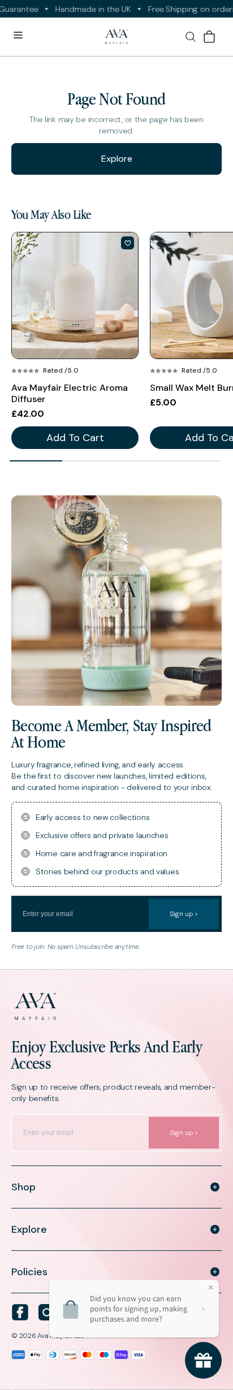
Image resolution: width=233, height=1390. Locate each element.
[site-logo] (116, 37)
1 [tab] (36, 460)
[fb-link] (20, 1312)
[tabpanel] (75, 340)
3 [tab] (141, 460)
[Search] (190, 36)
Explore (116, 159)
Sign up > (184, 913)
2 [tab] (88, 460)
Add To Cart (75, 437)
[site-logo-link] (116, 1006)
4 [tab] (193, 460)
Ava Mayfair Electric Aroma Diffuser (69, 393)
